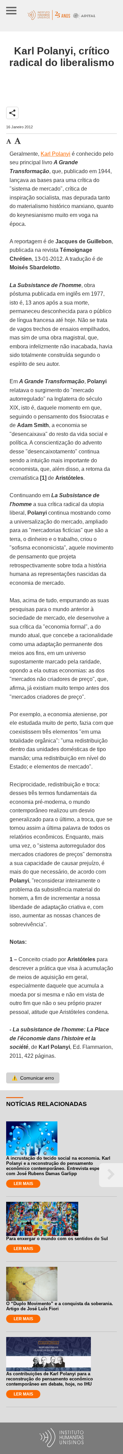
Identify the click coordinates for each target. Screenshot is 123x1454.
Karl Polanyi (55, 154)
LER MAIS (23, 1183)
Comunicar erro (33, 1078)
